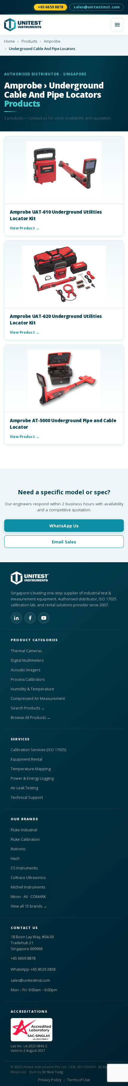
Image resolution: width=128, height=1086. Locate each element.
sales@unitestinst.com (97, 7)
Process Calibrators (28, 679)
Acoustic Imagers (25, 669)
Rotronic (18, 849)
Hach (15, 858)
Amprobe (52, 41)
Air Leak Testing (24, 787)
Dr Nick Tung (52, 1072)
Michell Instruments (28, 887)
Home (9, 41)
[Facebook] (30, 618)
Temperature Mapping (31, 768)
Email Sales (64, 542)
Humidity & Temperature (32, 689)
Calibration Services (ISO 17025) (38, 749)
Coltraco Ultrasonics (28, 877)
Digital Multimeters (27, 660)
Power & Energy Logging (32, 778)
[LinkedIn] (16, 618)
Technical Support (27, 797)
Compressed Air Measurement (38, 698)
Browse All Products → (31, 717)
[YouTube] (43, 618)
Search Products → (28, 708)
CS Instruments (24, 868)
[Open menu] (117, 24)
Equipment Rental (26, 759)
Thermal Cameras (26, 650)
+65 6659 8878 (50, 7)
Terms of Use (78, 1079)
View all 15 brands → (29, 906)
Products (29, 41)
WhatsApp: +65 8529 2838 (33, 969)
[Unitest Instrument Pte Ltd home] (55, 24)
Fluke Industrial (24, 829)
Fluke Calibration (25, 839)
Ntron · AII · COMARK (28, 896)
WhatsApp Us (64, 526)
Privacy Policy (49, 1079)
